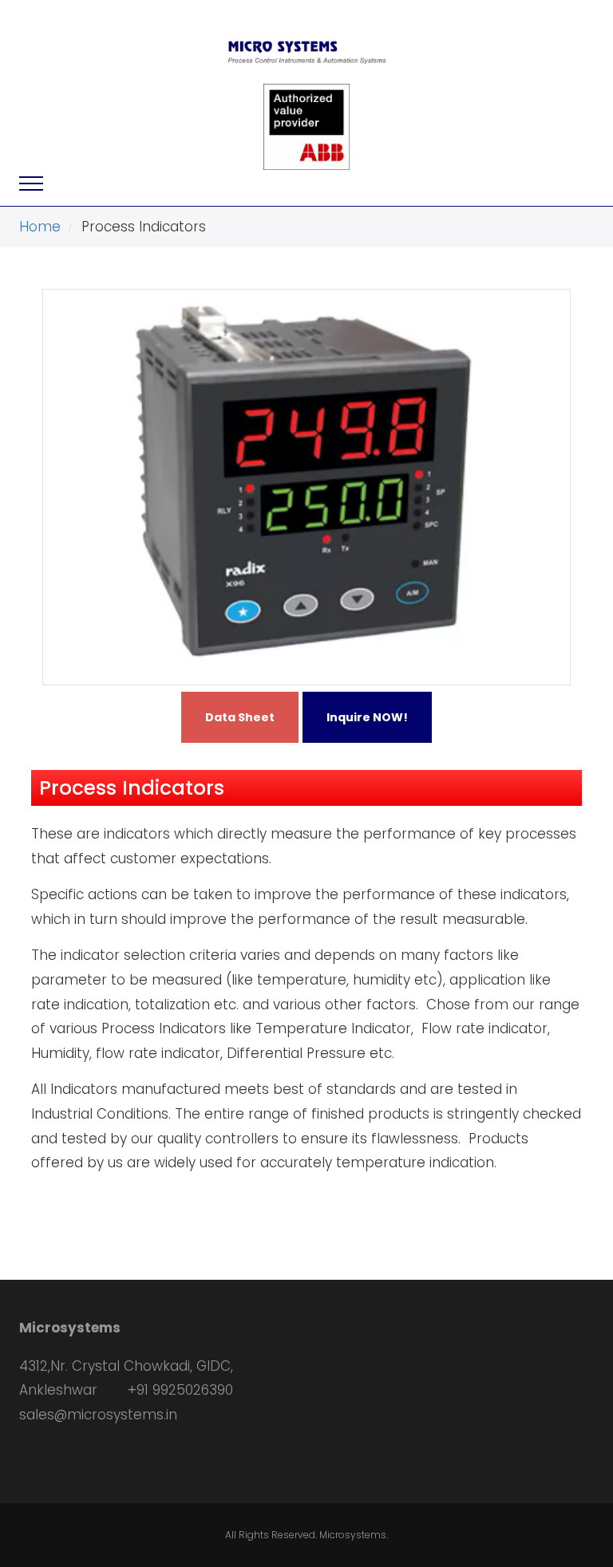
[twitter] (49, 1456)
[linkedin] (77, 1456)
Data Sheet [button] (240, 717)
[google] (104, 1456)
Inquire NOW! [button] (367, 717)
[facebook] (22, 1456)
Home (40, 226)
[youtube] (131, 1456)
